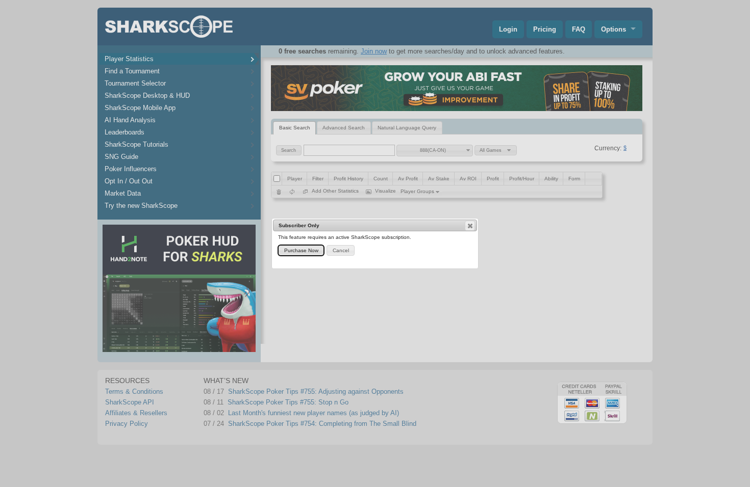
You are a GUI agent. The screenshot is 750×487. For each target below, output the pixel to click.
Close (470, 226)
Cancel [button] (341, 250)
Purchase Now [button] (301, 250)
